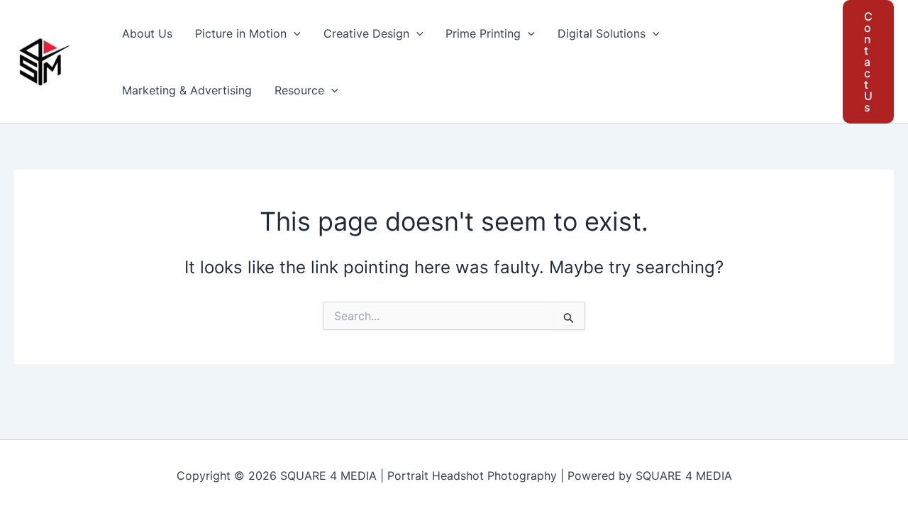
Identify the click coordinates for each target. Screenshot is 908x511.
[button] (294, 33)
